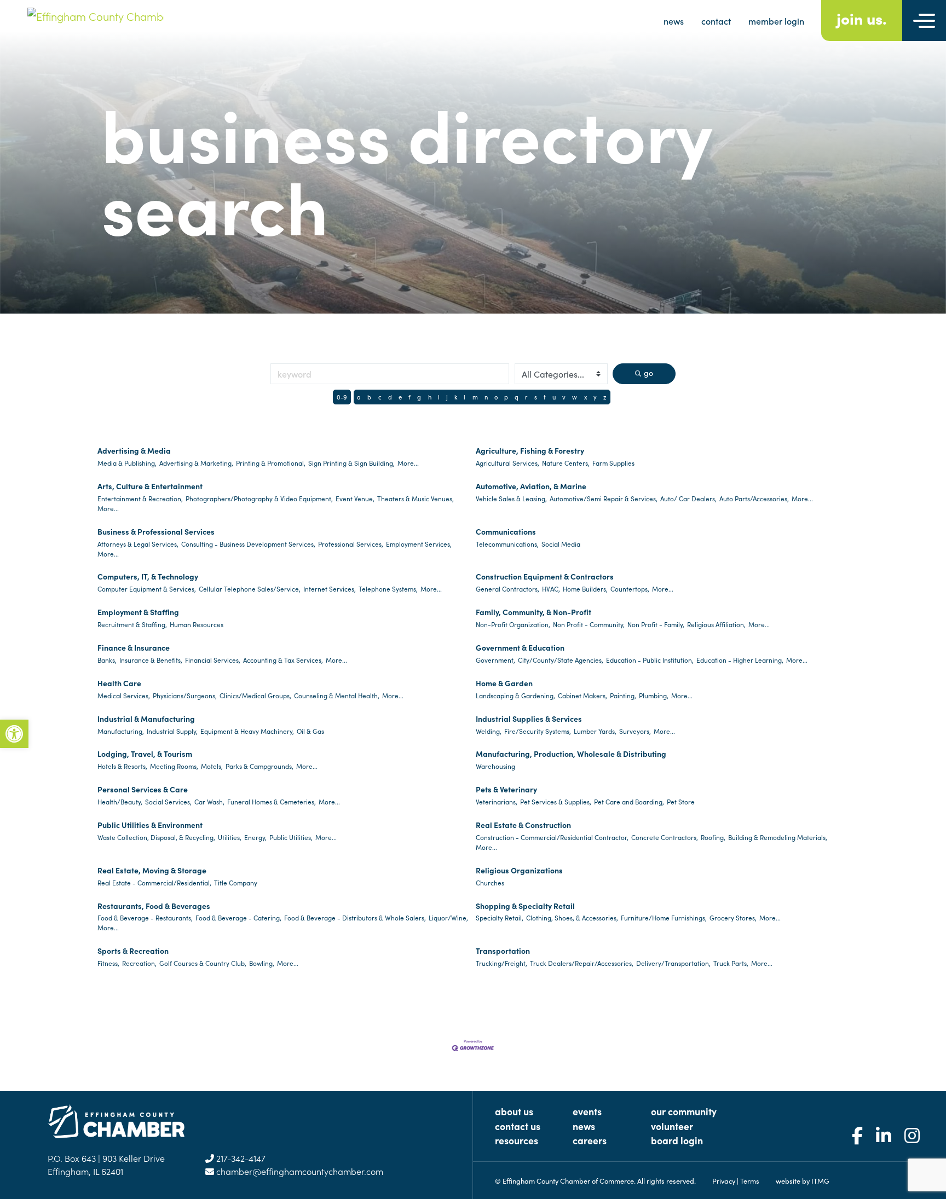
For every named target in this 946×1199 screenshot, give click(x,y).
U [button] (554, 396)
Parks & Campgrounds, (259, 766)
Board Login (677, 1140)
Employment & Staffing (138, 611)
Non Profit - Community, (589, 624)
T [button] (545, 396)
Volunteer (672, 1126)
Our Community (684, 1111)
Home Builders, (585, 588)
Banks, (107, 659)
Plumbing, (653, 695)
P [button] (506, 396)
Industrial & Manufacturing (146, 718)
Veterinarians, (496, 801)
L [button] (464, 396)
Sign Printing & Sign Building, (351, 462)
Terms (749, 1180)
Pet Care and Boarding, (629, 801)
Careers (590, 1140)
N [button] (486, 396)
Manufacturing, (120, 730)
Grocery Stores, (733, 917)
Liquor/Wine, (448, 917)
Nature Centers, (566, 462)
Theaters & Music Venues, (415, 498)
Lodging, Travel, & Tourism (144, 753)
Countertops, (629, 588)
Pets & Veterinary (506, 789)
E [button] (400, 396)
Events (587, 1111)
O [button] (496, 396)
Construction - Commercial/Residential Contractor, (552, 837)
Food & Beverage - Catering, (238, 917)
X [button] (585, 396)
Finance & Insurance (133, 647)
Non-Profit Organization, (513, 624)
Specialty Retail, (499, 917)
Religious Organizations (519, 870)
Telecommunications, (507, 543)
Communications (506, 531)
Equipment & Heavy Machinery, (247, 730)
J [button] (447, 396)
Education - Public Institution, (650, 659)
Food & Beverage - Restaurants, (145, 917)
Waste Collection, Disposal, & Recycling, (156, 837)
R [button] (526, 396)
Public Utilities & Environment (150, 824)
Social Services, (168, 801)
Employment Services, (419, 543)
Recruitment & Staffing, (132, 624)
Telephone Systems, (388, 588)
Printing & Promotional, (270, 462)
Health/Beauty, (119, 801)
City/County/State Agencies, (560, 659)
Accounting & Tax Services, (283, 659)
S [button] (535, 396)
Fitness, (108, 963)
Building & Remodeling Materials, (777, 837)
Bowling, (261, 963)
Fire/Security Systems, (537, 730)
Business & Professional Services (156, 531)
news (674, 21)
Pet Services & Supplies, (555, 801)
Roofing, (713, 837)
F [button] (409, 396)
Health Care (119, 682)
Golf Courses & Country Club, (202, 963)
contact (716, 21)
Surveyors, (635, 730)
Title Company (235, 882)
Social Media (560, 543)
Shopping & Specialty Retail (525, 905)
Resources (516, 1140)
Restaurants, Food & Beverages (153, 905)
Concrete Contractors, (664, 837)
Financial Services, (212, 659)
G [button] (419, 396)
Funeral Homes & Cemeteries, (271, 801)
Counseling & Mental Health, (336, 695)
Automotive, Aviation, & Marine (531, 485)
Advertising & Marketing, (196, 462)
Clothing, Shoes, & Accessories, (572, 917)
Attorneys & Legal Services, (137, 543)
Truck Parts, (730, 963)
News (584, 1126)
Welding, (488, 730)
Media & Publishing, (127, 462)
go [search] (648, 372)
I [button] (439, 396)
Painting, (623, 695)
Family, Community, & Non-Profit (533, 611)
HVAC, (551, 588)
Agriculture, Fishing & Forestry (530, 450)
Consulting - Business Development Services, (248, 543)
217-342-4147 (240, 1158)
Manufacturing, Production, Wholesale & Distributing (571, 753)
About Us (514, 1111)
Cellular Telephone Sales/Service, (250, 588)
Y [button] (595, 396)
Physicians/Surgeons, (185, 695)
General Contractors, (507, 588)
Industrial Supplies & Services (529, 718)
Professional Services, (350, 543)
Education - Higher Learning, (739, 659)
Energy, (255, 837)
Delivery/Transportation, (673, 963)
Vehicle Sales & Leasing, (511, 498)
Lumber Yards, (595, 730)
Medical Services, (123, 695)
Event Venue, (355, 498)
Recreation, (139, 963)
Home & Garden (504, 682)
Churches (490, 882)
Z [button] (605, 396)
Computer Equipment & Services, (146, 588)
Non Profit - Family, (655, 624)
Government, (495, 659)
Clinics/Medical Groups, (255, 695)
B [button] (369, 396)
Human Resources (196, 624)
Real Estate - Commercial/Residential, (154, 882)
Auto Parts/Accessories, (754, 498)
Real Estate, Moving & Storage (151, 870)
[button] (14, 734)
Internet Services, (329, 588)
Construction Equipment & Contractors (545, 576)
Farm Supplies (613, 462)
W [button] (574, 396)
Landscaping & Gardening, (515, 695)
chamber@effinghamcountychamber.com (298, 1171)
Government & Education (520, 647)
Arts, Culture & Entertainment (150, 485)
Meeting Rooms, (174, 766)
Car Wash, (209, 801)
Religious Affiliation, (716, 624)
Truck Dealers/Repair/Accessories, (581, 963)
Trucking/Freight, (501, 963)
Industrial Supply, (172, 730)
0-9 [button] (342, 396)
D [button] (390, 396)
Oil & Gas (310, 730)
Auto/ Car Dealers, (688, 498)
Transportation (503, 950)
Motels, (212, 766)
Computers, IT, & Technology (147, 576)
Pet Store (681, 801)
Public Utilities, (291, 837)
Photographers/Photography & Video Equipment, (259, 498)
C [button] (380, 396)
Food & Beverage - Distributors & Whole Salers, (355, 917)
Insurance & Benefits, (150, 659)
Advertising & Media (134, 450)
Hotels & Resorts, (122, 766)
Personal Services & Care (142, 789)
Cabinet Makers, (582, 695)
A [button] (359, 396)
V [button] (564, 396)
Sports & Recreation (133, 950)
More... (408, 462)
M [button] (475, 396)
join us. (862, 17)
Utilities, (229, 837)
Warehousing (495, 766)
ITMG (820, 1180)
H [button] (429, 396)
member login (776, 21)
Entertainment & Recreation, (140, 498)
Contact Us (517, 1126)
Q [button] (516, 396)
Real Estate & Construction (523, 824)
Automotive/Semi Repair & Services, (603, 498)
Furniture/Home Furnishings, (664, 917)
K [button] (455, 396)
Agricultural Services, (507, 462)
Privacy (723, 1180)
